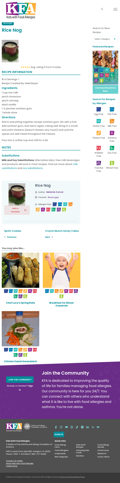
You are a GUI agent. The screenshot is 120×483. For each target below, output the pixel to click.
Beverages (8, 23)
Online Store (11, 466)
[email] (98, 427)
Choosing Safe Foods (82, 451)
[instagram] (61, 427)
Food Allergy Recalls (103, 446)
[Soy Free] (54, 210)
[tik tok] (77, 427)
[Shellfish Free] (48, 210)
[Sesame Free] (43, 210)
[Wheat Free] (64, 210)
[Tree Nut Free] (59, 210)
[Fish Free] (60, 204)
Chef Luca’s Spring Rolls (20, 302)
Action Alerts (103, 457)
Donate (58, 434)
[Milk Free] (71, 204)
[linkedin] (87, 427)
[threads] (71, 427)
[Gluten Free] (65, 204)
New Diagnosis (61, 457)
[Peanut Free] (38, 210)
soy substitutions (33, 168)
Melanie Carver (55, 192)
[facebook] (56, 427)
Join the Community (20, 379)
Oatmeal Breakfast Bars (105, 89)
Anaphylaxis (60, 453)
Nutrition (80, 456)
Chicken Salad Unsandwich (20, 361)
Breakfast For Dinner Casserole (61, 304)
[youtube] (66, 427)
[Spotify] (82, 427)
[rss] (92, 427)
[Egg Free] (55, 204)
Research (102, 453)
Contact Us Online (14, 461)
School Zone (103, 450)
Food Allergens (61, 450)
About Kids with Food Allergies (19, 464)
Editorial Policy (79, 477)
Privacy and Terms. (66, 477)
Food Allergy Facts (60, 446)
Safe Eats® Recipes (81, 446)
